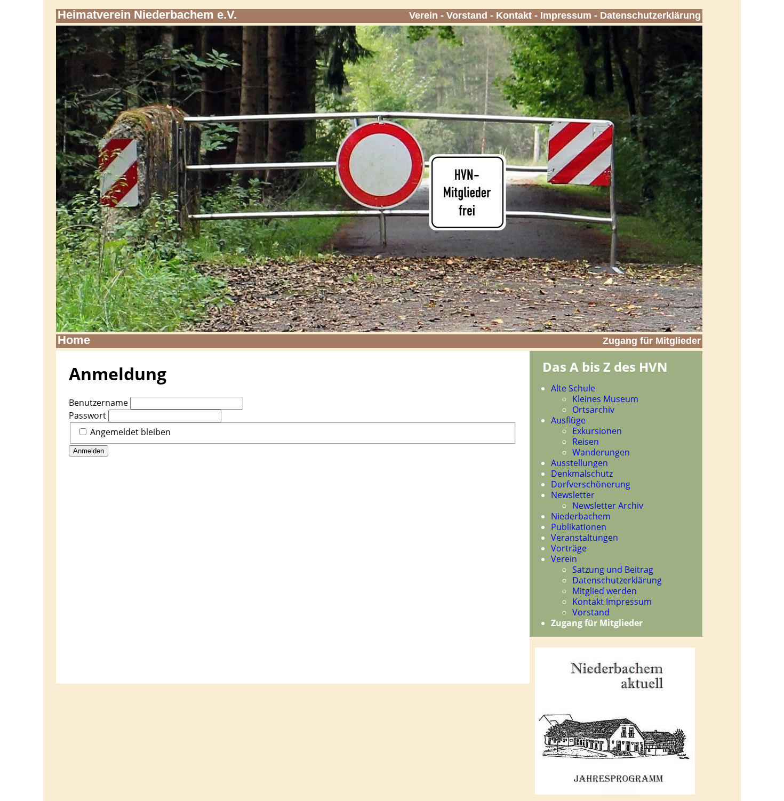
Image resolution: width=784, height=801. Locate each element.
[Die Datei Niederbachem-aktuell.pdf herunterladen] (615, 791)
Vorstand (466, 15)
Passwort (87, 415)
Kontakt (514, 15)
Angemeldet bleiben (130, 432)
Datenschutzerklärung (650, 15)
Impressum (565, 15)
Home (74, 340)
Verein (423, 15)
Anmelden (88, 451)
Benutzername (98, 402)
